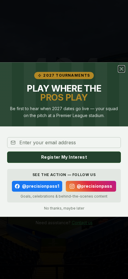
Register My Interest (64, 157)
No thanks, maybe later (64, 208)
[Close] (121, 69)
